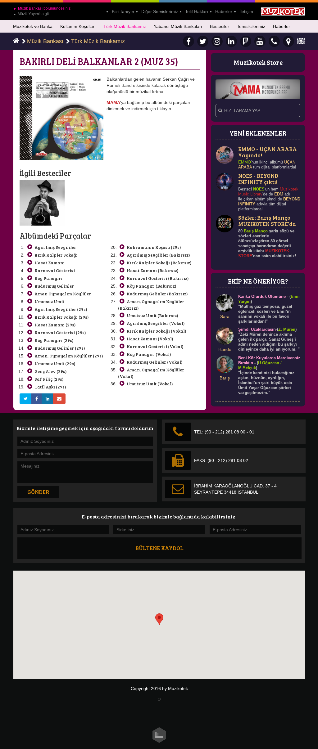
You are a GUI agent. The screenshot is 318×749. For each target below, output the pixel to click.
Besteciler (219, 26)
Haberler (223, 11)
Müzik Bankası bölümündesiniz (44, 8)
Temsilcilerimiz (251, 26)
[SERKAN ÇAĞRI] (42, 202)
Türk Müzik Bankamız (124, 26)
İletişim (246, 11)
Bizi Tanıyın (123, 11)
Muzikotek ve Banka (32, 26)
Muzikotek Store (258, 62)
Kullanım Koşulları (78, 26)
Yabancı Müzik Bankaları (178, 26)
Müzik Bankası (45, 41)
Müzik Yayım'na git (31, 14)
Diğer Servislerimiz (159, 11)
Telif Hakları (196, 11)
